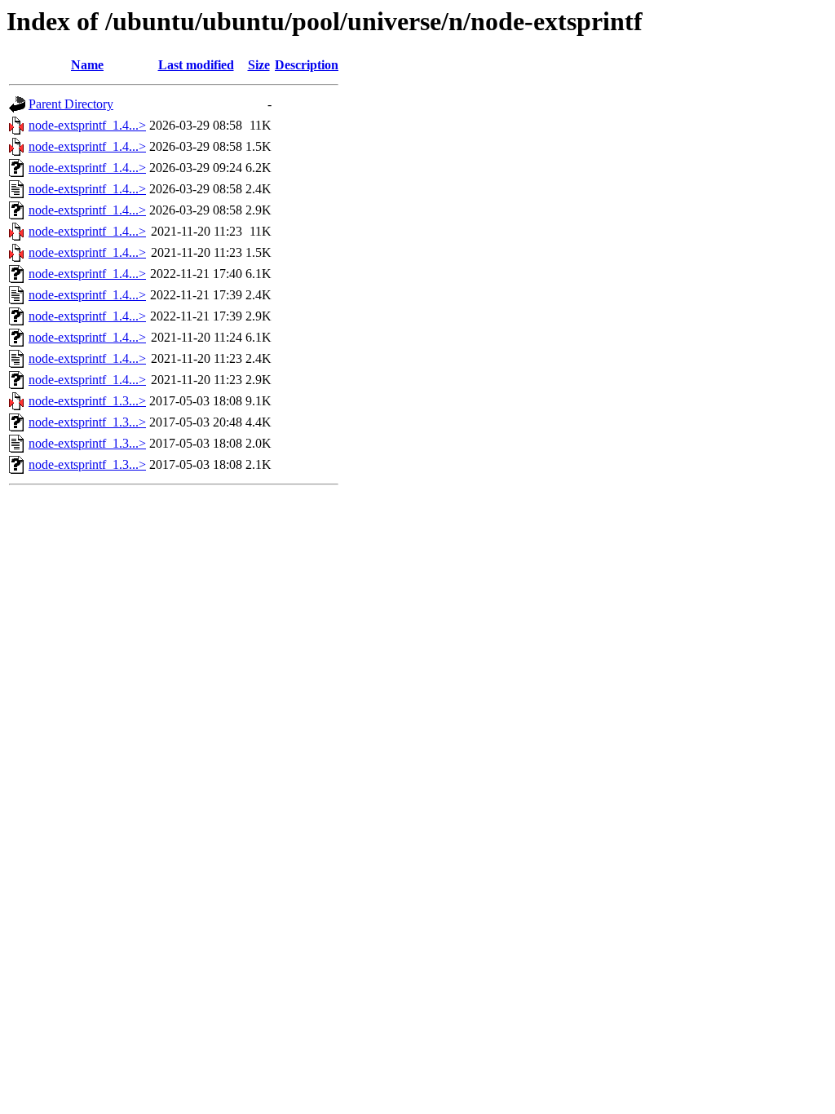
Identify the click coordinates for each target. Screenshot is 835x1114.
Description (306, 65)
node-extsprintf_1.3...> (87, 401)
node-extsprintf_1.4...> (87, 125)
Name (87, 65)
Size (259, 65)
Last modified (196, 65)
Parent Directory (71, 104)
